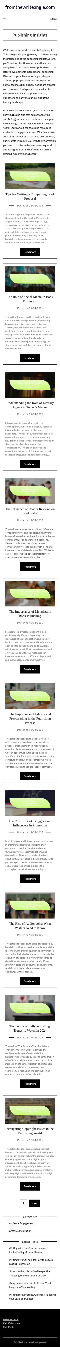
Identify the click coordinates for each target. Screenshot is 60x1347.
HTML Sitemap (10, 1319)
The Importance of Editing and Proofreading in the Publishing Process (30, 718)
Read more (30, 251)
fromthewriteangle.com (30, 7)
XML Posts (8, 1326)
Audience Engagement (21, 1223)
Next (34, 1203)
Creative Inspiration (20, 1230)
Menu (53, 18)
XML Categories (11, 1323)
